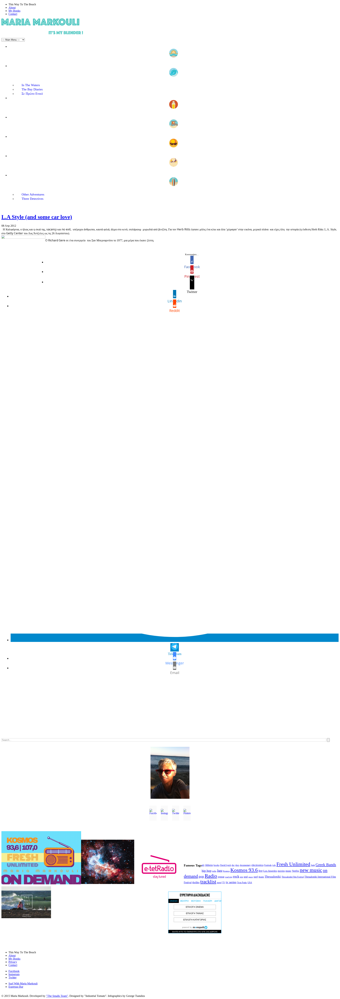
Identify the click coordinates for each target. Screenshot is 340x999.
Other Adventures (33, 194)
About (12, 7)
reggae (221, 876)
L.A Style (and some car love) (36, 217)
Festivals (268, 865)
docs (237, 865)
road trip (228, 877)
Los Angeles (270, 870)
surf (256, 876)
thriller (196, 882)
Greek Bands (326, 865)
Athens (209, 865)
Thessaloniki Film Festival (293, 877)
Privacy (12, 961)
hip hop (206, 870)
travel (219, 882)
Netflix (295, 871)
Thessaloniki (273, 876)
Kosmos (226, 871)
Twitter (12, 977)
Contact (12, 13)
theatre (261, 877)
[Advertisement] (107, 710)
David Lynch (225, 865)
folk (274, 865)
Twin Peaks (242, 882)
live (261, 870)
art (203, 865)
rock (236, 876)
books (216, 865)
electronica (257, 865)
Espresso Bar (15, 986)
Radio (211, 876)
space (250, 877)
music (288, 870)
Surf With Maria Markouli (23, 983)
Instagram (13, 974)
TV (223, 882)
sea (241, 876)
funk (313, 865)
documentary (245, 865)
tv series (231, 882)
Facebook (13, 971)
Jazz (219, 870)
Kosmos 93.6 (244, 870)
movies (281, 871)
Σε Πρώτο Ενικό (32, 93)
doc (233, 865)
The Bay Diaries (32, 89)
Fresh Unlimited (293, 864)
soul (246, 876)
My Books (14, 10)
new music (311, 870)
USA (250, 882)
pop (201, 876)
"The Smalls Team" (57, 995)
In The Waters (31, 85)
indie (214, 871)
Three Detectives (32, 198)
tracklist (208, 881)
